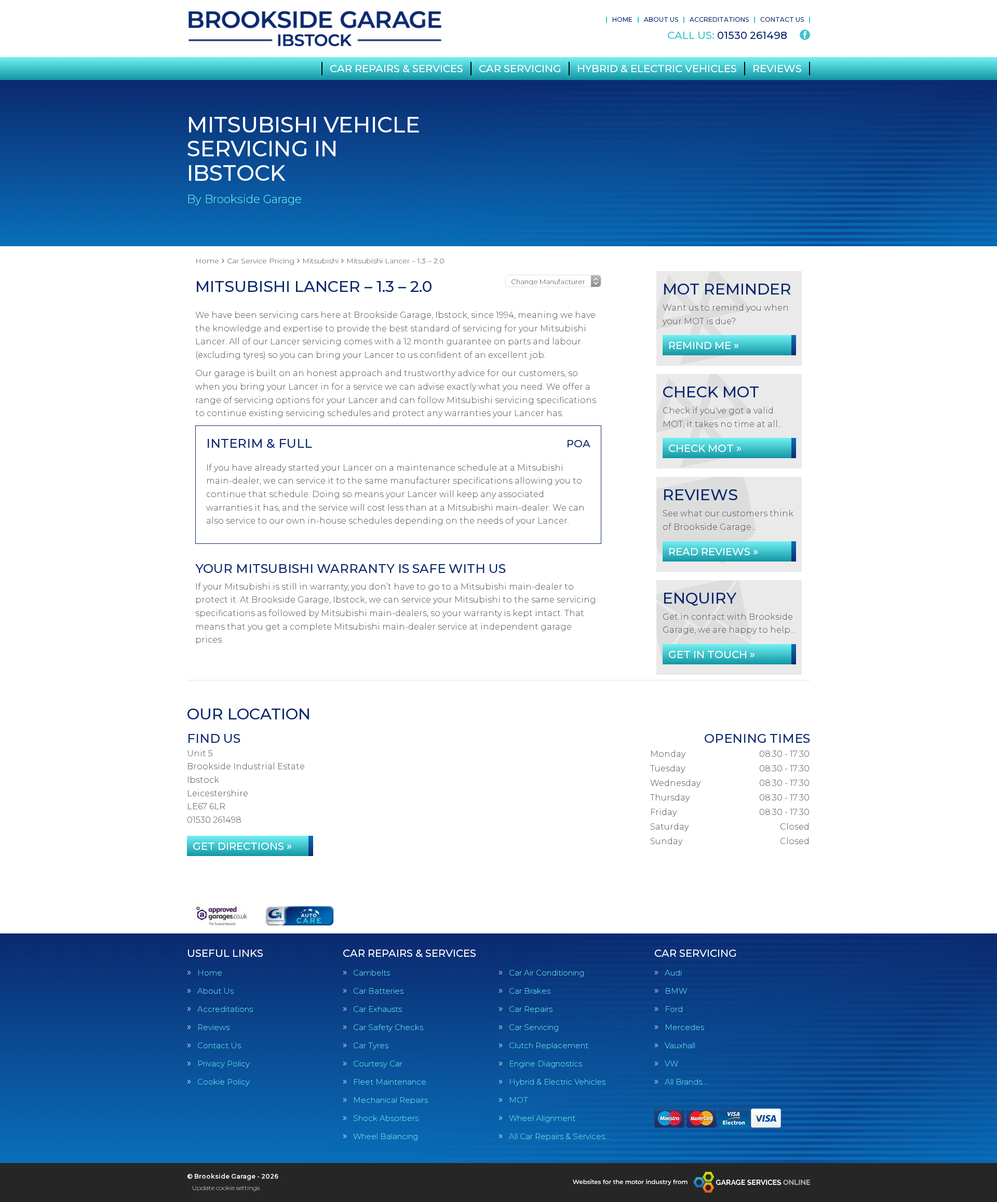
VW (671, 1063)
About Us (661, 19)
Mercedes (684, 1027)
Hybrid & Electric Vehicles (657, 68)
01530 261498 (727, 35)
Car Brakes (529, 991)
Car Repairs (531, 1009)
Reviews (777, 68)
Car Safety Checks (388, 1027)
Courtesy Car (377, 1063)
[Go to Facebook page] (805, 35)
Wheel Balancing (385, 1136)
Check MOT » (705, 448)
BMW (676, 991)
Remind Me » (703, 345)
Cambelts (371, 973)
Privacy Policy (223, 1063)
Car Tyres (370, 1045)
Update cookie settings (226, 1188)
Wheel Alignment (542, 1118)
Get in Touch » (711, 654)
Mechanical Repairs (390, 1100)
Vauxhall (680, 1045)
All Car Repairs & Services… (559, 1136)
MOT (518, 1100)
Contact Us (782, 19)
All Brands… (686, 1082)
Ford (674, 1009)
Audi (673, 973)
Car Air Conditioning (546, 973)
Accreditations (719, 19)
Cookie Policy (223, 1082)
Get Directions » (242, 846)
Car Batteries (378, 991)
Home (622, 19)
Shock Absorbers (386, 1118)
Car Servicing (520, 68)
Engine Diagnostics (545, 1063)
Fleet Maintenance (389, 1082)
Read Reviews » (713, 551)
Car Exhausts (377, 1009)
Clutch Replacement (548, 1045)
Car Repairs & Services (396, 68)
